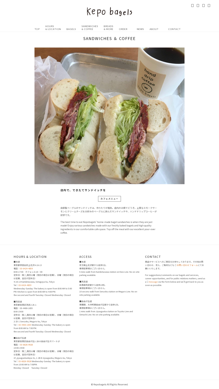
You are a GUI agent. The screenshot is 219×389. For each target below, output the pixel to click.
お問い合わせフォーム (187, 265)
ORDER (123, 29)
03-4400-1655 (24, 324)
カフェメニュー (109, 198)
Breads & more (108, 27)
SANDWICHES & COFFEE (90, 27)
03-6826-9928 (26, 344)
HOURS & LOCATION (53, 27)
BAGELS (71, 29)
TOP (37, 29)
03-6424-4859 (26, 268)
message (153, 281)
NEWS (140, 29)
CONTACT (174, 29)
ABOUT (154, 29)
